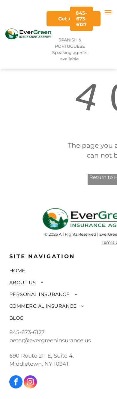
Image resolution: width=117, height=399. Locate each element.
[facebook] (15, 382)
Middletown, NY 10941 (38, 364)
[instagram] (30, 382)
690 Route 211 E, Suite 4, (41, 355)
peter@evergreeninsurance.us (50, 340)
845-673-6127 (27, 332)
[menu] (108, 12)
